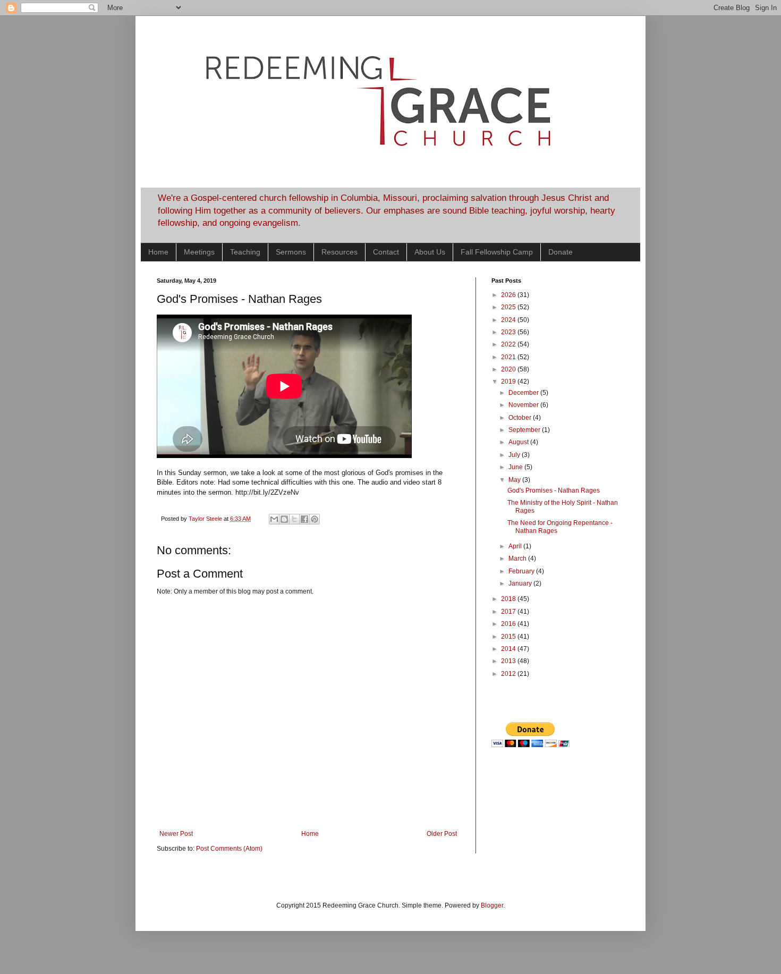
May (515, 480)
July (515, 455)
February (522, 571)
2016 (509, 624)
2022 (509, 344)
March (518, 558)
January (520, 583)
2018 (509, 599)
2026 (509, 295)
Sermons (291, 252)
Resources (339, 252)
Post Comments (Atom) (229, 848)
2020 (509, 369)
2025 (509, 307)
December (524, 392)
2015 (509, 636)
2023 (509, 332)
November (524, 405)
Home (158, 252)
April (515, 546)
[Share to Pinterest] (314, 519)
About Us (429, 252)
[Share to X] (294, 519)
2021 (509, 357)
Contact (386, 252)
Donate (560, 252)
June (516, 467)
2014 (509, 649)
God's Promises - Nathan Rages (553, 490)
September (525, 430)
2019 (509, 381)
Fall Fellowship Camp (497, 252)
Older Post (442, 833)
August (519, 442)
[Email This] (274, 519)
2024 (509, 320)
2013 (509, 661)
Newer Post (176, 833)
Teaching (245, 252)
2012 (509, 673)
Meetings (199, 252)
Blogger (492, 905)
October (520, 417)
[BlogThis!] (284, 519)
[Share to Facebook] (304, 519)
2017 (509, 611)
